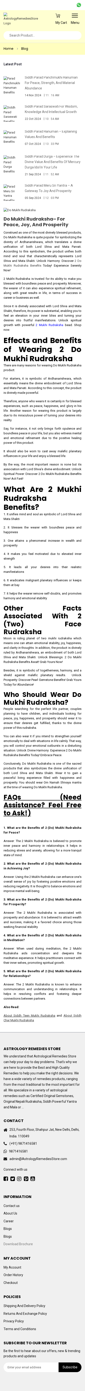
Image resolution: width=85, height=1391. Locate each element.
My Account (12, 1267)
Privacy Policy (14, 1321)
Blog (24, 48)
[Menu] (75, 17)
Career (9, 1221)
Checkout (11, 1283)
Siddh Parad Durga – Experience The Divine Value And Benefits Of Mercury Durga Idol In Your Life (53, 162)
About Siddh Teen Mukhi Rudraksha (29, 1015)
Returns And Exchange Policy (25, 1314)
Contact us (12, 1206)
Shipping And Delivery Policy (24, 1306)
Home (8, 48)
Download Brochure (18, 1244)
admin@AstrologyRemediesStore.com (38, 1159)
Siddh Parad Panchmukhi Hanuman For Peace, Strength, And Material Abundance (51, 82)
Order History (13, 1275)
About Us (10, 1213)
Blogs (8, 1229)
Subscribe (70, 1367)
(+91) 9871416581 (23, 1143)
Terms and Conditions (20, 1329)
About (68, 1015)
